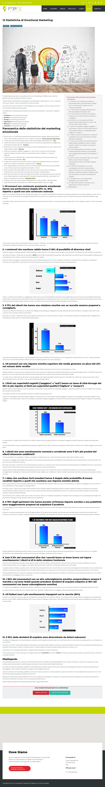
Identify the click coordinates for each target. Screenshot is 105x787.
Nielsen (21, 149)
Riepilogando (73, 187)
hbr (24, 159)
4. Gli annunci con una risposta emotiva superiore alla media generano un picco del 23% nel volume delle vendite (82, 122)
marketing (6, 25)
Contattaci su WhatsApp (60, 692)
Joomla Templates (43, 783)
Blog (89, 9)
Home (45, 9)
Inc (51, 182)
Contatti (97, 9)
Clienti (81, 9)
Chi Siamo (53, 9)
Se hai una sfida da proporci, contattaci (18, 768)
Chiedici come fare (41, 692)
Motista (26, 145)
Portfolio (72, 9)
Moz (54, 140)
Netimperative (30, 178)
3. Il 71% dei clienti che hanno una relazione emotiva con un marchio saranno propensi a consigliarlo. (82, 116)
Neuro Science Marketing (51, 138)
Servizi (62, 9)
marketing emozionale (16, 25)
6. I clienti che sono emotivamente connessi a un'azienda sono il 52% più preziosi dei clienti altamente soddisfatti (83, 137)
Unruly (39, 163)
